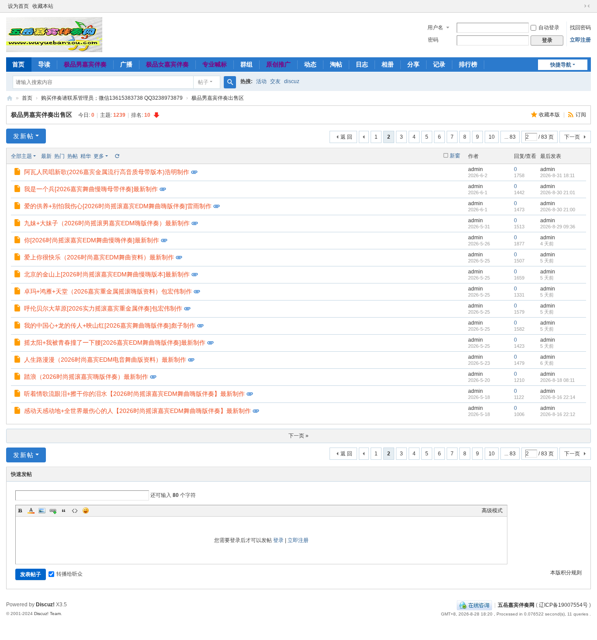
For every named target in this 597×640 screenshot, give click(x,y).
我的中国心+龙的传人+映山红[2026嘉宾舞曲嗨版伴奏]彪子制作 (109, 325)
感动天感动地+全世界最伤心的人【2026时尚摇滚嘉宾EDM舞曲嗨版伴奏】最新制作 (137, 410)
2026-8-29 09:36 (557, 226)
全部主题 (21, 156)
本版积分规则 (566, 573)
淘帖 (336, 64)
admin (475, 169)
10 (492, 137)
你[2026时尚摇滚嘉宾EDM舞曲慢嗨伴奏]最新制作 (91, 240)
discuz (291, 81)
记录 (439, 64)
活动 (261, 81)
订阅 (581, 115)
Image (42, 510)
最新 (46, 156)
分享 (413, 64)
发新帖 (23, 136)
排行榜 (468, 64)
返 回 (346, 137)
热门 (59, 156)
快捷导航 (560, 65)
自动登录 (548, 27)
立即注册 (580, 40)
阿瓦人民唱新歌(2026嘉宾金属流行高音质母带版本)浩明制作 (106, 171)
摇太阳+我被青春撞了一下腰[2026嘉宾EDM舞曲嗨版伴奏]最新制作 (114, 342)
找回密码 (580, 27)
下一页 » (298, 436)
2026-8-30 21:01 (557, 192)
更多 (99, 156)
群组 (246, 64)
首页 (18, 64)
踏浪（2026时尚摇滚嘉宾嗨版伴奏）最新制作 (86, 376)
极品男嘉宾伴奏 (85, 64)
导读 (44, 64)
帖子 (203, 82)
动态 (310, 64)
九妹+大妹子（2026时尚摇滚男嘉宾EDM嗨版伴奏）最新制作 (107, 223)
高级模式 (492, 510)
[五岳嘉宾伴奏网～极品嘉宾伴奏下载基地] (54, 34)
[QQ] (474, 605)
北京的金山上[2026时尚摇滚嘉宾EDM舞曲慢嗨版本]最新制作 (107, 274)
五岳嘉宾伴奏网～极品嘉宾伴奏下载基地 (9, 98)
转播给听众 (69, 574)
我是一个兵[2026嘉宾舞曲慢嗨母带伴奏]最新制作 (91, 188)
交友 (275, 81)
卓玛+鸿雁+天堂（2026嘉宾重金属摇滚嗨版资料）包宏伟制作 (108, 291)
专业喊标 (214, 64)
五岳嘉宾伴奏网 (516, 605)
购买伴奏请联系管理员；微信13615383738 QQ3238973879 (112, 98)
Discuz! (45, 605)
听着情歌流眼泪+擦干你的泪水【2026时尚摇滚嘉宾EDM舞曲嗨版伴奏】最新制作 (134, 393)
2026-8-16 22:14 (557, 397)
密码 (433, 40)
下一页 (572, 137)
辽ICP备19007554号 (563, 605)
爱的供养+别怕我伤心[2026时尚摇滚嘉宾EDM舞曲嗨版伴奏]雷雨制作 (118, 206)
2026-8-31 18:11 (557, 175)
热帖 (72, 156)
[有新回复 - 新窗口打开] (18, 173)
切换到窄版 (587, 6)
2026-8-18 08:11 (557, 380)
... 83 (510, 137)
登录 (278, 540)
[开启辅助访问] (578, 6)
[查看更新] (116, 156)
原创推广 (278, 64)
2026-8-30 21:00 (557, 209)
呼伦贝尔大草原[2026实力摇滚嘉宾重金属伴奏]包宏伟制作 (103, 308)
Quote (63, 510)
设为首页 (18, 6)
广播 (126, 64)
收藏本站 (42, 6)
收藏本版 (550, 115)
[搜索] (230, 82)
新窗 (455, 156)
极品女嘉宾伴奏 (167, 64)
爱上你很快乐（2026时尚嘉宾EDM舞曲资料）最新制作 (99, 257)
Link (53, 510)
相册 (388, 64)
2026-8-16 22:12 (557, 414)
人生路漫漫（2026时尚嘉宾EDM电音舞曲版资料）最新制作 (105, 359)
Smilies (85, 510)
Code (74, 510)
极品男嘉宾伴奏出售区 (217, 98)
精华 (85, 156)
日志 (362, 64)
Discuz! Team (47, 613)
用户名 (435, 27)
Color (31, 510)
